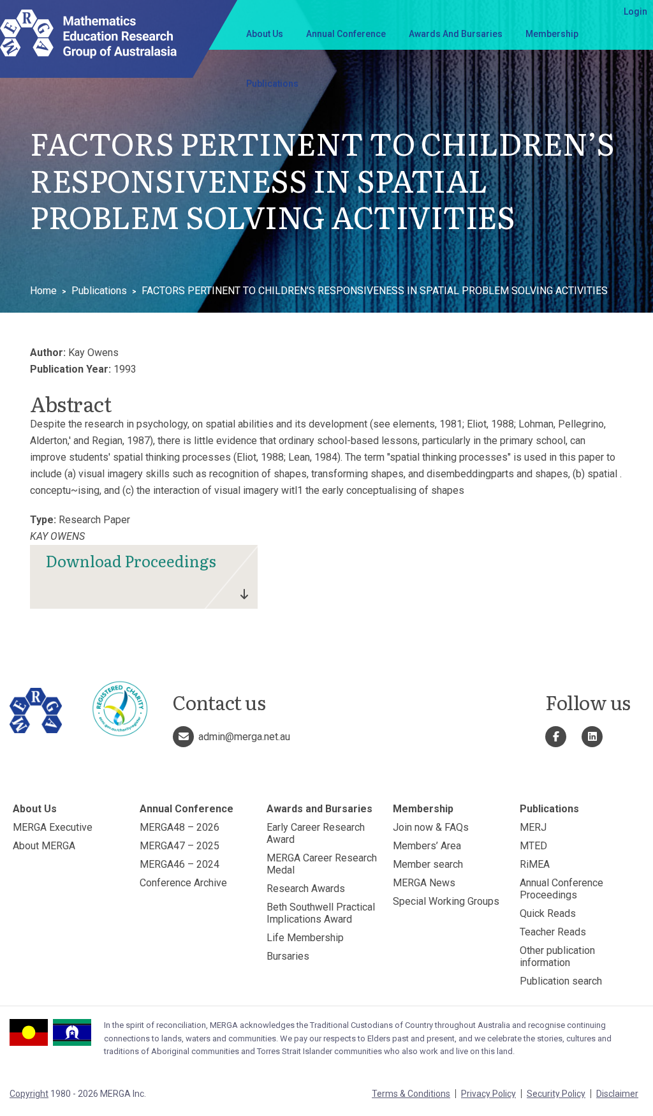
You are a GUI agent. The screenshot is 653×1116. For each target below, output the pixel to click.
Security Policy (556, 1094)
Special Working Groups (446, 901)
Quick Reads (548, 913)
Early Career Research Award (316, 833)
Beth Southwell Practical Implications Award (321, 913)
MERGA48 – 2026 (179, 827)
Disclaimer (617, 1094)
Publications (272, 83)
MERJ (533, 827)
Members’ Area (427, 846)
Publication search (561, 981)
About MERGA (44, 846)
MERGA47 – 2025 (179, 846)
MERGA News (424, 883)
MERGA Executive (52, 827)
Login (635, 11)
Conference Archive (183, 883)
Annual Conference (346, 34)
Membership (551, 34)
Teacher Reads (553, 932)
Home (43, 291)
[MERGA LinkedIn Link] (592, 737)
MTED (533, 846)
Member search (428, 864)
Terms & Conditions (411, 1094)
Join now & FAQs (431, 827)
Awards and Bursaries (456, 34)
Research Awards (306, 888)
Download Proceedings (131, 560)
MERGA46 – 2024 (179, 864)
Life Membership (305, 938)
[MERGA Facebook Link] (555, 737)
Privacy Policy (488, 1094)
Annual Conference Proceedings (561, 889)
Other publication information (557, 956)
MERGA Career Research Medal (322, 864)
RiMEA (535, 864)
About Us (264, 34)
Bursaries (288, 956)
